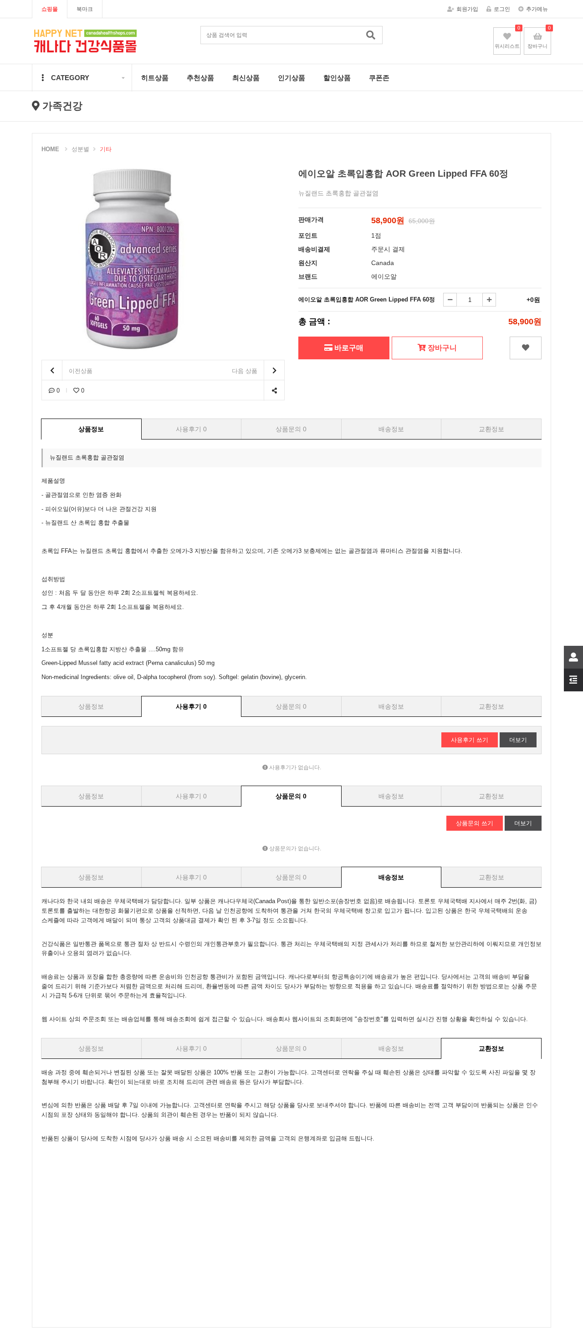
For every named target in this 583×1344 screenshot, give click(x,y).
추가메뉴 (537, 9)
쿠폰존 (379, 78)
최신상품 (246, 78)
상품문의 (291, 429)
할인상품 (337, 78)
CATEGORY (70, 78)
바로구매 (347, 348)
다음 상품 (245, 371)
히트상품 (155, 78)
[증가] (489, 300)
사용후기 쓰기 (469, 739)
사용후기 (191, 429)
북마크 (85, 9)
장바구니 (441, 348)
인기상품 (291, 78)
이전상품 (79, 371)
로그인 (502, 9)
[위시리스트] (526, 348)
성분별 (80, 149)
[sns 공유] (274, 390)
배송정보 (391, 429)
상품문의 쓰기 (474, 823)
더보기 (518, 739)
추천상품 (200, 78)
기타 (106, 149)
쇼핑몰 (49, 9)
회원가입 (467, 9)
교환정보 (491, 429)
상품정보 (91, 429)
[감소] (450, 300)
